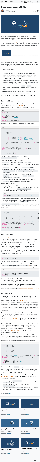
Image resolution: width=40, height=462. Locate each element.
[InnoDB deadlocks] (0, 234)
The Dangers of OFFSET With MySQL (28, 409)
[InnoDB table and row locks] (0, 101)
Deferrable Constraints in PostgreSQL (29, 428)
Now (22, 1)
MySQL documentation (11, 237)
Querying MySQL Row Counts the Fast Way (9, 410)
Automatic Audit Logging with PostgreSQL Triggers (7, 429)
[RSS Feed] (38, 11)
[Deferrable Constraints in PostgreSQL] (30, 423)
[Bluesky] (35, 1)
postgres (9, 433)
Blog (25, 1)
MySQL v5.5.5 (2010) (19, 105)
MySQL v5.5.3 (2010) (13, 318)
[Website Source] (37, 460)
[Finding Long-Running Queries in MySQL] (6, 53)
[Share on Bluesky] (33, 11)
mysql (9, 393)
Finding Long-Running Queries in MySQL (20, 50)
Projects (29, 1)
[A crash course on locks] (0, 59)
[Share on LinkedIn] (36, 11)
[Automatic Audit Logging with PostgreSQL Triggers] (10, 423)
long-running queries (14, 42)
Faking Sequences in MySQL (7, 449)
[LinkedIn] (37, 1)
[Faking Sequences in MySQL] (10, 443)
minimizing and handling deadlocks (29, 288)
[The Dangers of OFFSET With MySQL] (30, 403)
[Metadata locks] (0, 293)
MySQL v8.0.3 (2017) (15, 331)
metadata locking (23, 300)
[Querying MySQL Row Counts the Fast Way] (10, 403)
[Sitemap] (35, 460)
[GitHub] (32, 1)
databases (5, 393)
